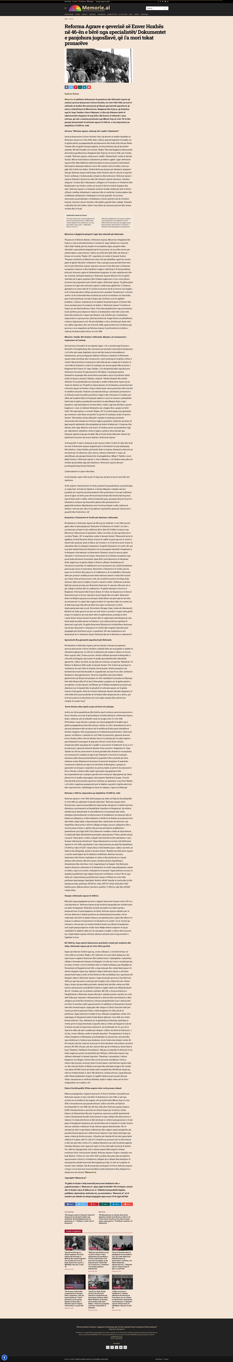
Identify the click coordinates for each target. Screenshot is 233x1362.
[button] (4, 1357)
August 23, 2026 (69, 1269)
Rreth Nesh (68, 1)
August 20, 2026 (93, 1310)
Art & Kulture (123, 14)
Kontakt (74, 1)
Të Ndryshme (144, 14)
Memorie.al (69, 1359)
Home (66, 19)
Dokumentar (101, 14)
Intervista (84, 14)
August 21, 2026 (117, 1310)
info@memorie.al (116, 1336)
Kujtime (136, 14)
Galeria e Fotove (112, 14)
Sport (131, 14)
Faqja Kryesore (69, 14)
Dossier (77, 14)
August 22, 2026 (93, 1271)
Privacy (166, 1359)
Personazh (92, 14)
